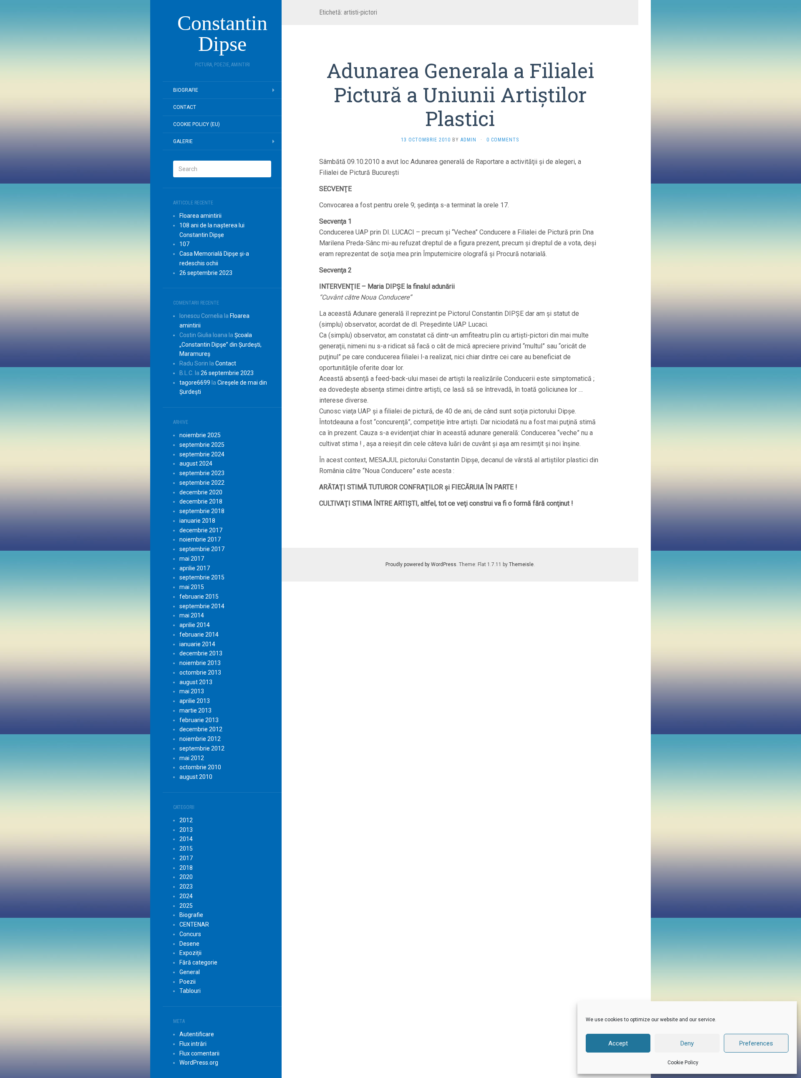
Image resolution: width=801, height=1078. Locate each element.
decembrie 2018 (200, 501)
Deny (687, 1043)
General (189, 972)
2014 (186, 839)
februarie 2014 (199, 634)
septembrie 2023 (201, 473)
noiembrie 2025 (200, 435)
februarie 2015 (199, 596)
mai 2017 (191, 558)
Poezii (187, 981)
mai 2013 (191, 691)
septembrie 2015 (201, 577)
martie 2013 (195, 710)
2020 (186, 877)
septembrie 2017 (201, 549)
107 (184, 244)
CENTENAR (194, 924)
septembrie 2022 (201, 482)
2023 (186, 886)
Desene (189, 943)
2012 (186, 820)
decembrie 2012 (200, 729)
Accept (618, 1043)
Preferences (756, 1043)
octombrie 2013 (200, 672)
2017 (186, 858)
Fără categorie (198, 962)
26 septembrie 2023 (205, 273)
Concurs (190, 934)
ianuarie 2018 (197, 520)
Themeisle (521, 564)
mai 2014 (191, 615)
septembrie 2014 (201, 606)
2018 (186, 867)
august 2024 (195, 463)
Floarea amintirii (200, 215)
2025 (186, 905)
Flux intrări (193, 1043)
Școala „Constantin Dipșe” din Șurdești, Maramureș (220, 345)
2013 (186, 829)
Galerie (183, 141)
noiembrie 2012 (200, 738)
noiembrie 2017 (200, 539)
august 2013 (195, 682)
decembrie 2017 (200, 530)
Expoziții (190, 953)
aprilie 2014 (194, 625)
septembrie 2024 (201, 454)
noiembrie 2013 (200, 663)
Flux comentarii (199, 1053)
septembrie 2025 (201, 444)
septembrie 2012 (201, 748)
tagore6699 (194, 382)
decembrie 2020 (200, 492)
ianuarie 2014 (197, 644)
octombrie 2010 (200, 767)
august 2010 (195, 776)
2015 (186, 848)
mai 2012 (191, 758)
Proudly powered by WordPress (420, 564)
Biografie (185, 90)
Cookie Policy (683, 1062)
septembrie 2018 (201, 511)
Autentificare (196, 1034)
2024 (186, 896)
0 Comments (502, 140)
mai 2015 (191, 587)
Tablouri (190, 990)
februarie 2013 (199, 720)
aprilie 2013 (194, 701)
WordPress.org (198, 1062)
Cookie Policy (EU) (196, 124)
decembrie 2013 (200, 653)
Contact (184, 107)
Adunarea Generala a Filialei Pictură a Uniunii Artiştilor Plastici (460, 94)
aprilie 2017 (194, 568)
